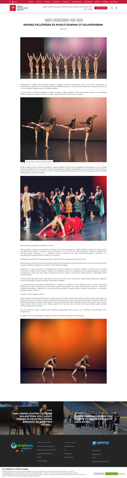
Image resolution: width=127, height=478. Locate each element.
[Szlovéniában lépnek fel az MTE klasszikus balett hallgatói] (95, 418)
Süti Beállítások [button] (99, 473)
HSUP (39, 457)
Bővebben (121, 473)
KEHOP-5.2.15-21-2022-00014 (47, 450)
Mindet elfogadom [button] (111, 473)
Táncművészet (42, 461)
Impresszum (69, 457)
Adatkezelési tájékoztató (100, 461)
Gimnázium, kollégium (61, 20)
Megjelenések (69, 446)
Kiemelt (79, 20)
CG (65, 450)
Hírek (72, 20)
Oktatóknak (96, 450)
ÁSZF (94, 458)
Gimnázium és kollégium (45, 446)
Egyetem (48, 20)
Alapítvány (68, 453)
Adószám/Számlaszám (45, 453)
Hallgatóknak (96, 454)
